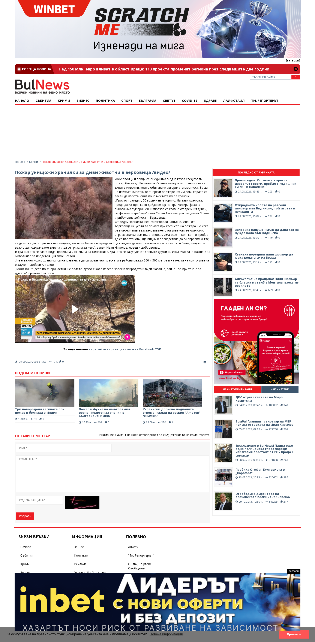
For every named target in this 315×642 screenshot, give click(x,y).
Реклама (80, 564)
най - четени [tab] (279, 389)
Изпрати (25, 516)
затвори (294, 571)
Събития (26, 555)
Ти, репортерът (264, 100)
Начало (22, 100)
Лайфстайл (234, 100)
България (147, 100)
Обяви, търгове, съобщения (140, 566)
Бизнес (82, 100)
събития (43, 100)
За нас (79, 547)
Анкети (133, 547)
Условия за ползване (90, 572)
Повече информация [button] (166, 634)
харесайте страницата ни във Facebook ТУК (125, 349)
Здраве (210, 100)
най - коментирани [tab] (237, 389)
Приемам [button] (294, 634)
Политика (105, 100)
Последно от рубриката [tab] (256, 172)
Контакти (81, 555)
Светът (169, 100)
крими (64, 100)
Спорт (126, 100)
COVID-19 (189, 100)
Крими (33, 162)
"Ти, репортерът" (141, 555)
